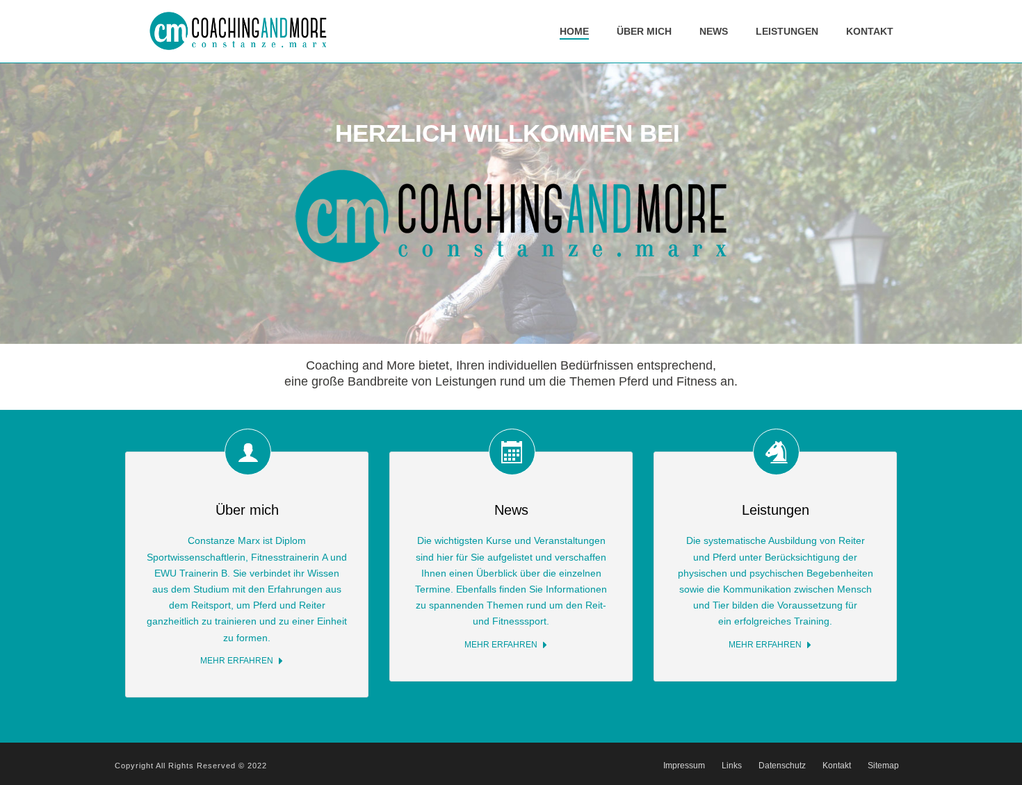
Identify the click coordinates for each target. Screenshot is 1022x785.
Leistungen (787, 31)
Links (732, 765)
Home (574, 31)
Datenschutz (782, 765)
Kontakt (869, 31)
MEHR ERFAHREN (236, 661)
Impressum (684, 765)
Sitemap (883, 765)
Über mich (644, 31)
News (713, 31)
